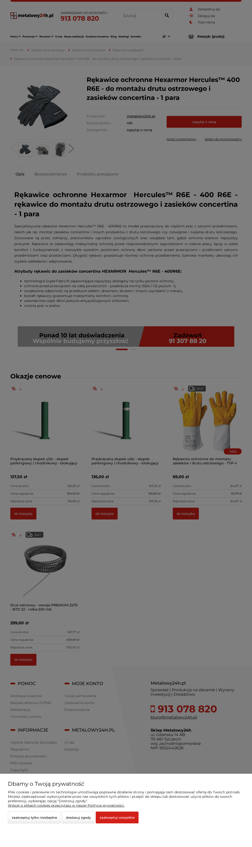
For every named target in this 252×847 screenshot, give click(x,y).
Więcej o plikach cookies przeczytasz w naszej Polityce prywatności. (66, 805)
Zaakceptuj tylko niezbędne (34, 817)
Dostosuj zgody (78, 817)
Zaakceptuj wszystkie (117, 817)
